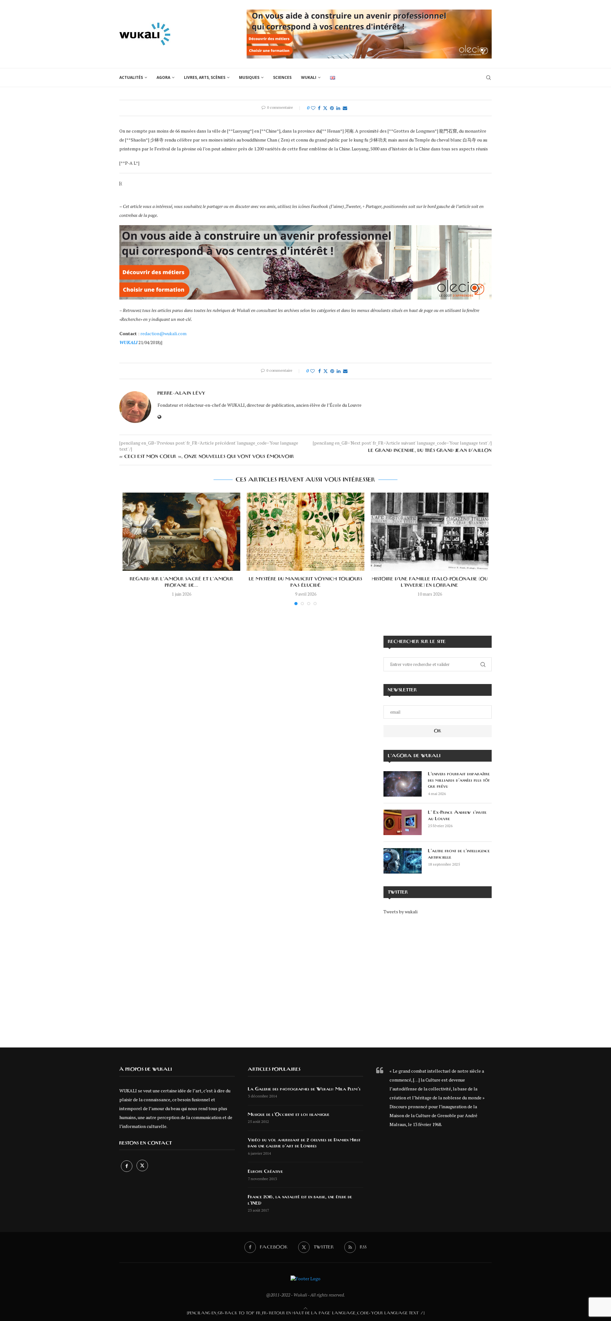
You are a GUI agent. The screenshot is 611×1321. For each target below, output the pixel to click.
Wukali (308, 77)
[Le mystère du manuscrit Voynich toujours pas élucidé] (305, 532)
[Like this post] (313, 108)
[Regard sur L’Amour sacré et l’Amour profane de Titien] (181, 532)
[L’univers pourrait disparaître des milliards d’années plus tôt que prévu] (402, 784)
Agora (163, 77)
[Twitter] (142, 1166)
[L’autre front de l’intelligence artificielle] (402, 861)
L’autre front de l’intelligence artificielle (459, 854)
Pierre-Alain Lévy (181, 393)
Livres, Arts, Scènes (204, 77)
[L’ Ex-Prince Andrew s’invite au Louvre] (402, 822)
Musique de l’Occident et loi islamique (288, 1114)
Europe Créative (265, 1171)
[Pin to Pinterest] (332, 108)
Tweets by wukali (400, 912)
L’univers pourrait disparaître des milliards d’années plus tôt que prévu (459, 780)
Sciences (282, 77)
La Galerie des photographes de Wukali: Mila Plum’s (304, 1089)
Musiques (249, 77)
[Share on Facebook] (319, 108)
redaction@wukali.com (163, 333)
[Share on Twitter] (325, 108)
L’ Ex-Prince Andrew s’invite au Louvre (457, 815)
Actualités (131, 77)
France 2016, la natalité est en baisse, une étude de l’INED (300, 1200)
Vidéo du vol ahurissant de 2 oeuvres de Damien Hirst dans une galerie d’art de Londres (304, 1143)
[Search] (488, 77)
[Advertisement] (437, 976)
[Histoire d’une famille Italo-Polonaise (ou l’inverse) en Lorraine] (429, 532)
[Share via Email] (345, 108)
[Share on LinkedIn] (338, 108)
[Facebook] (127, 1166)
